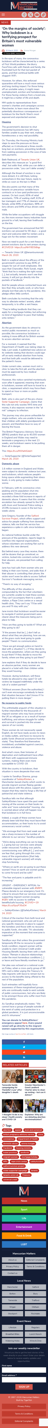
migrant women (10, 1157)
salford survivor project (13, 1166)
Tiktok (43, 14)
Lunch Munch (35, 1334)
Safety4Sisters (24, 779)
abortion (7, 1130)
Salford (35, 1287)
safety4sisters (37, 1161)
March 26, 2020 (10, 255)
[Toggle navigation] (3, 15)
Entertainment (24, 1227)
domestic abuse (10, 1143)
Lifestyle (12, 1327)
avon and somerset (33, 1130)
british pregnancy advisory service (18, 1134)
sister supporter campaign (15, 1170)
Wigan (12, 1307)
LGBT (24, 1244)
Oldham (35, 1307)
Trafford (35, 1300)
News (4, 22)
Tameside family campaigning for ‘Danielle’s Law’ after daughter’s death (12, 1089)
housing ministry (23, 1148)
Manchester (12, 1287)
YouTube (37, 14)
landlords (25, 1152)
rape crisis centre (19, 1161)
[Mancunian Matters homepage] (24, 6)
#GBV (5, 899)
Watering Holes (12, 1340)
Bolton (12, 1293)
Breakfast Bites (12, 1334)
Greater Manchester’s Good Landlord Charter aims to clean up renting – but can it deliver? (35, 1090)
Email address (9, 1375)
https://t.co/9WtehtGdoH (19, 451)
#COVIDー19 (32, 902)
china (40, 1134)
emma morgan (28, 1143)
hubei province (10, 1152)
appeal (18, 1130)
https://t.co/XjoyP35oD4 (14, 905)
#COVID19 (7, 247)
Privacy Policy (12, 1266)
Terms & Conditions (35, 1266)
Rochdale (35, 1313)
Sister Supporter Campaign (16, 401)
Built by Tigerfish (24, 1400)
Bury (35, 1293)
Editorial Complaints (35, 1260)
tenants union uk (10, 1175)
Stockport (12, 1313)
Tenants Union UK (30, 159)
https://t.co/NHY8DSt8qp (27, 247)
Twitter (30, 14)
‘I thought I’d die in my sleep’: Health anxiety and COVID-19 (12, 1117)
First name (7, 1366)
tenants (34, 1170)
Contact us (12, 1273)
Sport (24, 1209)
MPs (5, 1161)
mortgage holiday (30, 1157)
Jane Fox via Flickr (21, 1034)
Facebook (24, 14)
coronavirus (8, 1139)
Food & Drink (24, 1235)
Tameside (12, 1300)
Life (24, 1218)
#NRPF (38, 888)
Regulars (35, 1327)
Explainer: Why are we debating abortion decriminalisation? (35, 1117)
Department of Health (28, 1139)
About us (12, 1260)
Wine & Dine (35, 1340)
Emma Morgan (30, 50)
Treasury (26, 1175)
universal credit (10, 1179)
